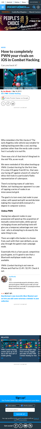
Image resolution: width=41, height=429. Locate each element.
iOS (3, 2)
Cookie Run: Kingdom (19, 12)
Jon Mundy (7, 91)
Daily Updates (12, 405)
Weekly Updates (28, 405)
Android (9, 2)
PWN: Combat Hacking (13, 94)
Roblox (17, 2)
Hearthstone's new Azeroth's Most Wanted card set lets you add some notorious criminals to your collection (20, 298)
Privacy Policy (23, 419)
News (24, 2)
